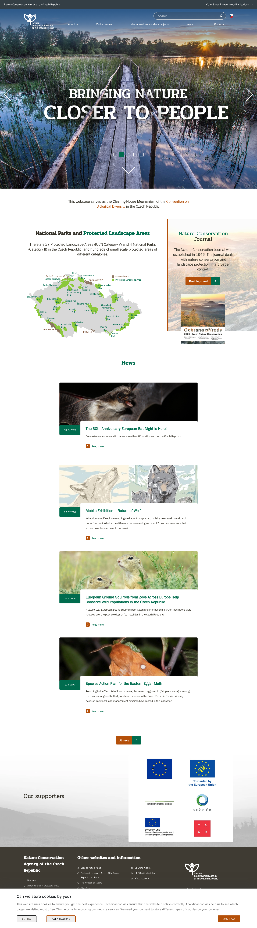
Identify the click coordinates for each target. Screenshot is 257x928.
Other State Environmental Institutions (227, 4)
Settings (26, 919)
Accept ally (229, 919)
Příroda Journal (141, 878)
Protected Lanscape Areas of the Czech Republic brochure (100, 875)
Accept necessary (61, 919)
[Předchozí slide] (7, 94)
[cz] (231, 16)
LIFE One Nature (142, 867)
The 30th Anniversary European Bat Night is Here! (126, 428)
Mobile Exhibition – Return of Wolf (113, 510)
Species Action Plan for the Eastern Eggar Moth (124, 683)
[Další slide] (249, 94)
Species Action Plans (91, 867)
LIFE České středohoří (145, 873)
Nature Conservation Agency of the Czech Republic (32, 4)
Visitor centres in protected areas (43, 885)
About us (31, 880)
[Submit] (221, 15)
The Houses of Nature (91, 882)
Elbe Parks (86, 888)
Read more (97, 446)
